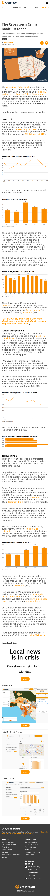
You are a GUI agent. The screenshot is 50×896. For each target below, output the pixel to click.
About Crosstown (8, 842)
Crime (4, 39)
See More (44, 7)
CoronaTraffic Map (31, 844)
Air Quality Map (30, 847)
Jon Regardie (9, 42)
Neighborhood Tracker (33, 852)
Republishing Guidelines (11, 854)
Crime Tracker (30, 854)
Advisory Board (7, 849)
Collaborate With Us (9, 844)
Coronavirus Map (31, 842)
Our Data (5, 852)
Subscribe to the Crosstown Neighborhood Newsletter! (25, 833)
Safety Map (29, 849)
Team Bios (5, 847)
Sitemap (5, 857)
